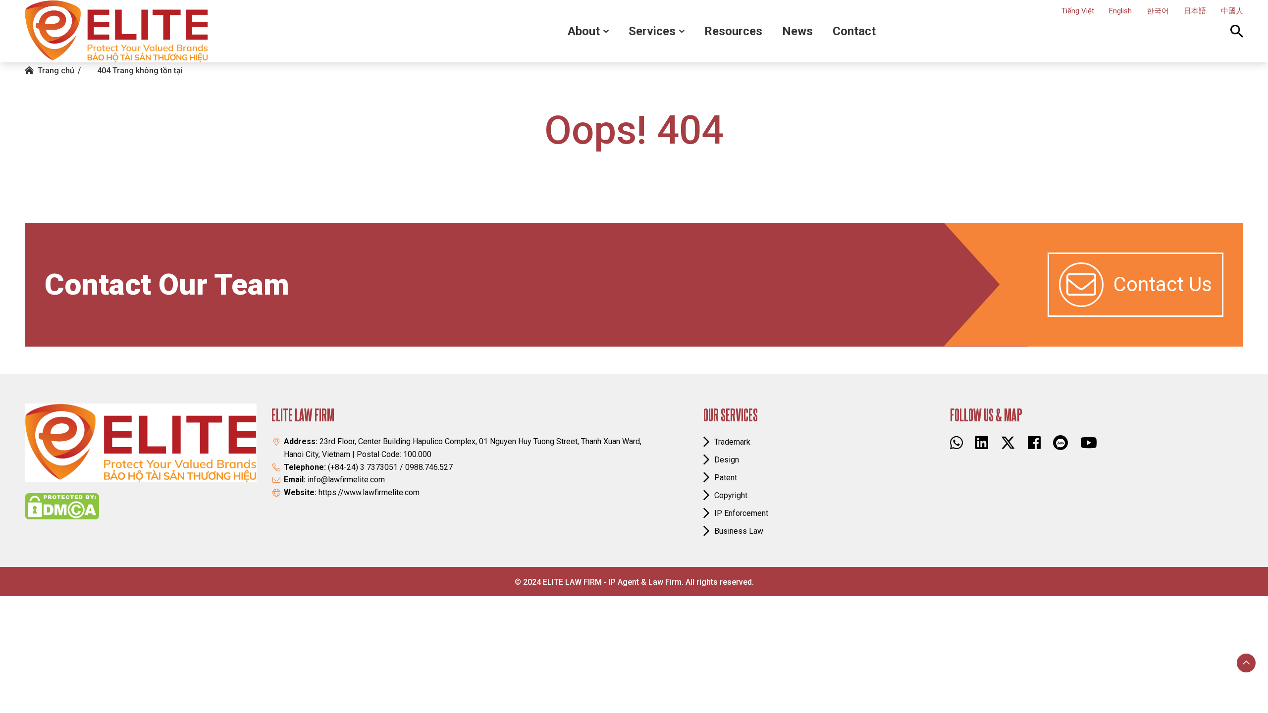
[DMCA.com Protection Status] (62, 506)
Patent (725, 477)
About (584, 31)
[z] (1060, 442)
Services (652, 31)
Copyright (730, 495)
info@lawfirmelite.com (346, 479)
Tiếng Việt (1077, 10)
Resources (733, 31)
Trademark (732, 442)
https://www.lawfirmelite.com (369, 492)
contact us (1162, 284)
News (797, 31)
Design (726, 459)
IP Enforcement (741, 513)
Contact (854, 31)
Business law (738, 531)
